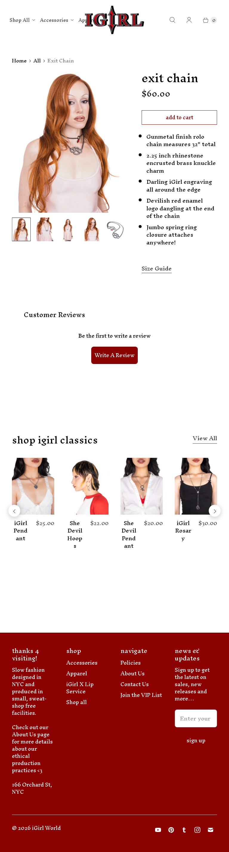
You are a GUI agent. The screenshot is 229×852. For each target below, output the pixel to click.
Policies (130, 663)
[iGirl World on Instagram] (197, 830)
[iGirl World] (114, 20)
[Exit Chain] (68, 142)
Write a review (114, 355)
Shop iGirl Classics (55, 440)
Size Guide (157, 269)
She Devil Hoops (74, 534)
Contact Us (134, 684)
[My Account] (189, 20)
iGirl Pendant (20, 530)
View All (205, 440)
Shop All (20, 20)
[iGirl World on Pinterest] (171, 830)
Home (19, 60)
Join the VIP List (141, 695)
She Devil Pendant (128, 534)
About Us (132, 673)
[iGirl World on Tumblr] (184, 830)
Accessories (54, 20)
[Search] (172, 20)
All (37, 60)
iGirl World (46, 828)
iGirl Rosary (183, 530)
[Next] (215, 511)
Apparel (76, 673)
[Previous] (14, 511)
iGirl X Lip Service (80, 687)
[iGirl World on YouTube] (158, 830)
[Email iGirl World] (210, 830)
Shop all (76, 702)
